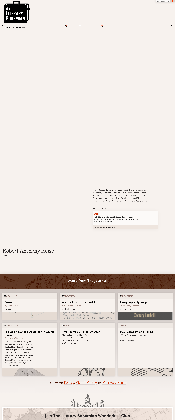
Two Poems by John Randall (137, 332)
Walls (96, 213)
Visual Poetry (86, 382)
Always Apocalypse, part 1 (136, 302)
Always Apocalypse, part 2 (78, 302)
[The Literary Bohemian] (17, 22)
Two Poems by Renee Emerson (81, 332)
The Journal (10, 27)
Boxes (8, 302)
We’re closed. (21, 27)
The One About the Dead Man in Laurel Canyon (29, 333)
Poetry (69, 382)
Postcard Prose (114, 382)
